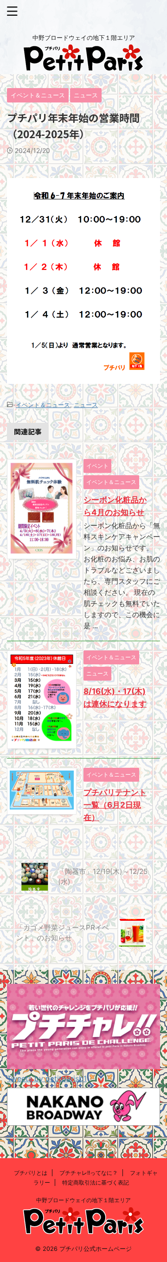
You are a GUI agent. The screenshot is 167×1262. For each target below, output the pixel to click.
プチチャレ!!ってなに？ (88, 1172)
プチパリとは (30, 1172)
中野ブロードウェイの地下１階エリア (83, 1200)
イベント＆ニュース (43, 404)
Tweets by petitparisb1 (47, 1078)
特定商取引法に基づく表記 (95, 1182)
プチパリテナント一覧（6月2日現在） (115, 805)
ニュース (86, 404)
